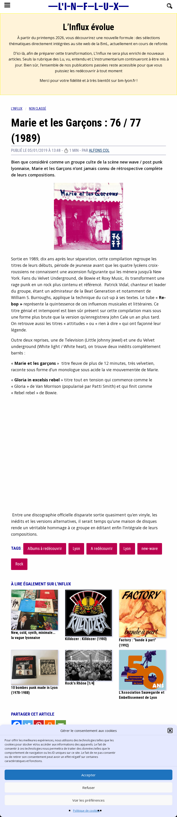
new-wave (150, 548)
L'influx (16, 109)
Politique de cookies (86, 811)
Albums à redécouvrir (45, 548)
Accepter (88, 775)
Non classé (37, 109)
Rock (19, 564)
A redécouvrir (102, 548)
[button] (170, 730)
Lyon (76, 548)
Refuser (88, 787)
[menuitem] (20, 108)
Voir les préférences (88, 800)
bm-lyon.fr (127, 80)
